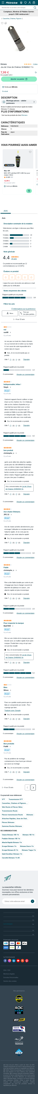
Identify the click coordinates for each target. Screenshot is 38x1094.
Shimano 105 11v (28, 835)
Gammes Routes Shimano (12, 826)
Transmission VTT (16, 799)
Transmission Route (9, 811)
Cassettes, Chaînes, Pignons (12, 18)
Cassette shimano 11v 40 (11, 858)
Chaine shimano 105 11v (10, 835)
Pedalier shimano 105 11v (11, 838)
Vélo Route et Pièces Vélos (12, 807)
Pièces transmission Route (12, 815)
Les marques (8, 924)
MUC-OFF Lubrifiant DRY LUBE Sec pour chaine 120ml (17, 174)
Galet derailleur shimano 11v (12, 854)
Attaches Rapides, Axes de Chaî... (15, 818)
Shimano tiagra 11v (29, 850)
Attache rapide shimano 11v (12, 842)
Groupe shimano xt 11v (10, 850)
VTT (3, 799)
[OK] (32, 901)
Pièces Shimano (8, 822)
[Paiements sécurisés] (11, 945)
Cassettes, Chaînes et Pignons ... (15, 803)
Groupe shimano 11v (9, 846)
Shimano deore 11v (27, 846)
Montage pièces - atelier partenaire (16, 102)
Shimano (4, 64)
